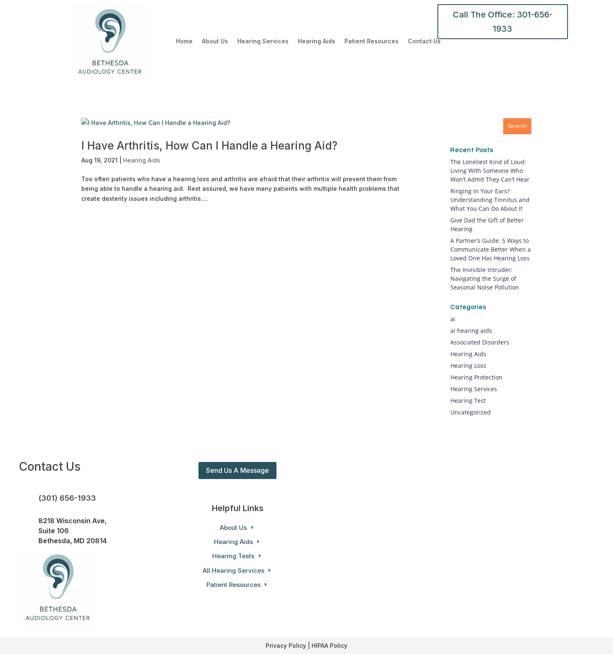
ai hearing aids (471, 330)
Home (184, 41)
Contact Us (424, 41)
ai (452, 319)
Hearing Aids (316, 41)
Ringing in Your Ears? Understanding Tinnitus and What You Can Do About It (490, 199)
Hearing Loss (468, 365)
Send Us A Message (237, 470)
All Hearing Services (233, 570)
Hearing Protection (476, 377)
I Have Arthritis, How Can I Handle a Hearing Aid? (209, 145)
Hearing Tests (233, 556)
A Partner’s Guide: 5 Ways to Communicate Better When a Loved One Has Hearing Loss (490, 249)
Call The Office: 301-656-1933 (503, 22)
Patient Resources (371, 41)
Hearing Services (263, 41)
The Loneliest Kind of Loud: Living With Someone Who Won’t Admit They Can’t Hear (490, 170)
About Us (215, 41)
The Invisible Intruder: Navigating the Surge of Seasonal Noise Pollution (484, 278)
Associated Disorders (479, 342)
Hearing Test (468, 400)
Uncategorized (470, 412)
